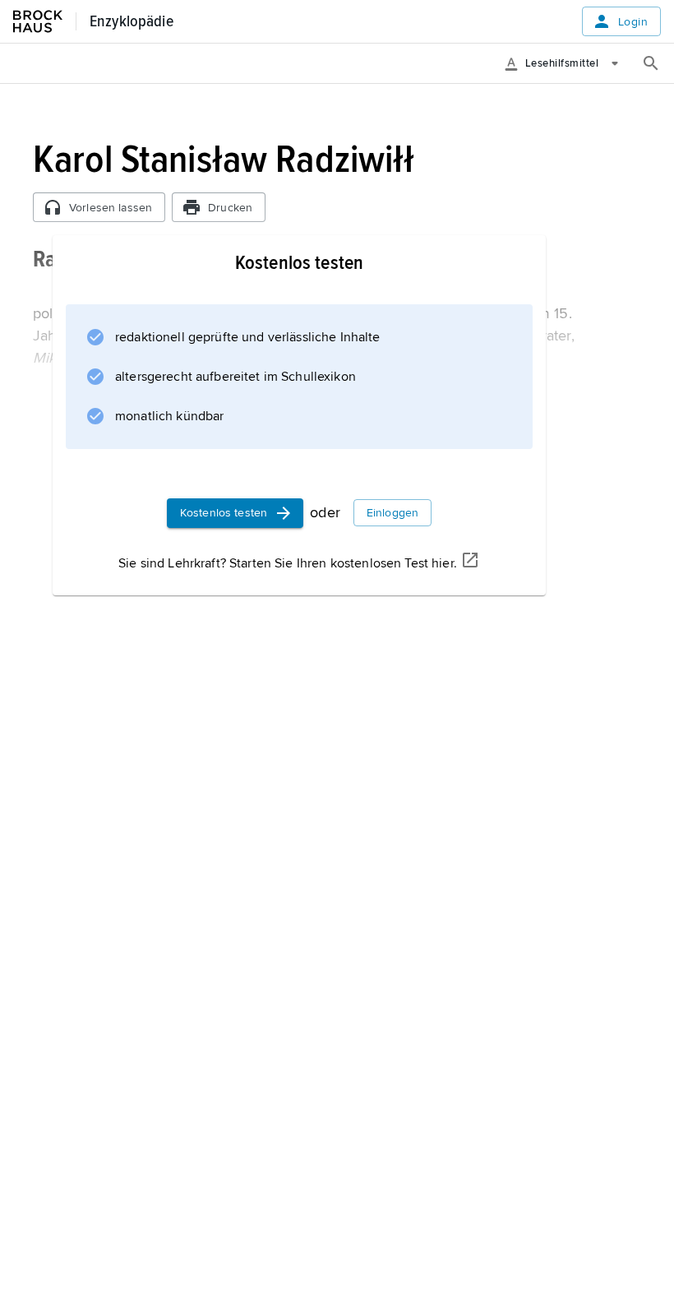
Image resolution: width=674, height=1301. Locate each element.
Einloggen (392, 513)
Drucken (230, 208)
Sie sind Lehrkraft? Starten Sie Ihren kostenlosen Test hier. (287, 563)
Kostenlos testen (223, 513)
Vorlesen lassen (110, 208)
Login (633, 22)
